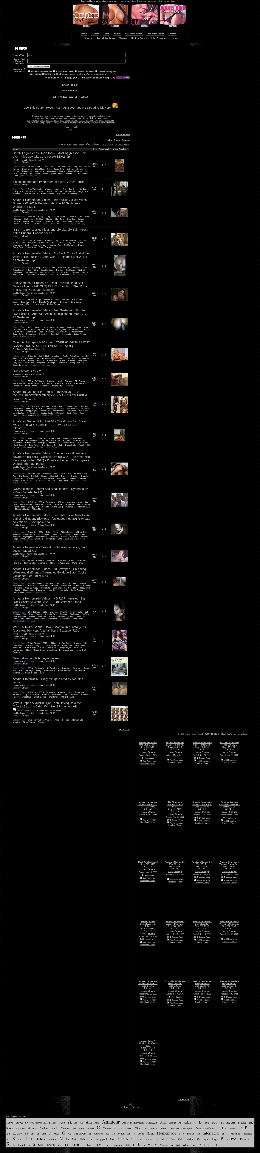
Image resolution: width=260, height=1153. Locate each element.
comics (60, 116)
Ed (26, 1133)
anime (80, 116)
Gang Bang (75, 302)
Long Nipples (18, 413)
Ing (198, 1133)
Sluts (66, 1145)
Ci (115, 1128)
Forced (80, 169)
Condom (58, 504)
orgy (96, 120)
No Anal (23, 173)
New (139, 1139)
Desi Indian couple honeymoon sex (36, 658)
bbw (42, 118)
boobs (72, 118)
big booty (86, 123)
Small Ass (70, 173)
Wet (178, 1145)
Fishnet (58, 191)
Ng (157, 1139)
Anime (172, 1122)
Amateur (61, 167)
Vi (156, 1145)
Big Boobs (84, 189)
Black (54, 1128)
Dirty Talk (71, 243)
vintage (89, 120)
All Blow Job (81, 532)
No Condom (35, 173)
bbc (46, 118)
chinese (49, 120)
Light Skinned (47, 194)
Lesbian (52, 1139)
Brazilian (25, 302)
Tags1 (90, 1145)
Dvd (240, 1128)
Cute (45, 224)
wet (92, 123)
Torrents (95, 34)
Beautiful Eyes (47, 270)
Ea (8, 1133)
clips (70, 123)
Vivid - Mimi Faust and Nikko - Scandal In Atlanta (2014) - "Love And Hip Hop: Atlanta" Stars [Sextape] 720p (51, 628)
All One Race (48, 167)
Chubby (49, 221)
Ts (134, 1145)
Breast (90, 1128)
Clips (58, 221)
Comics (153, 1128)
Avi (69, 474)
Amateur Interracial (133, 1122)
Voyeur (41, 722)
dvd (33, 123)
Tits (128, 1144)
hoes (62, 120)
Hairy (38, 670)
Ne (132, 1139)
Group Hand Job (20, 365)
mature (36, 118)
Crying (16, 224)
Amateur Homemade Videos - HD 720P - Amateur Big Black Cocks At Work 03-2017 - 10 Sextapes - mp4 (49, 600)
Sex (40, 1145)
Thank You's (107, 145)
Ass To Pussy (27, 358)
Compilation (49, 478)
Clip (49, 169)
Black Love (27, 169)
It (227, 1133)
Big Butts (20, 1128)
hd (37, 123)
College (41, 443)
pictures (52, 116)
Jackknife (235, 1133)
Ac (75, 1122)
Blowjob (65, 1128)
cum (103, 123)
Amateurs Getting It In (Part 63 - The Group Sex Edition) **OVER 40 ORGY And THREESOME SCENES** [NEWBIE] (51, 425)
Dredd (232, 1128)
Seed (75, 145)
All (81, 1122)
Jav (7, 1139)
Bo (74, 1128)
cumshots (110, 123)
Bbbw (54, 534)
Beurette (77, 474)
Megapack (64, 563)
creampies (63, 118)
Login (106, 34)
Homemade (27, 171)
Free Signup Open (133, 34)
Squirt (75, 1144)
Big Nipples (28, 537)
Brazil (15, 302)
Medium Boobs (47, 413)
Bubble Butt (28, 221)
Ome (173, 1139)
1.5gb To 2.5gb (34, 474)
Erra (44, 1133)
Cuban (61, 243)
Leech (81, 145)
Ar (179, 1122)
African (61, 502)
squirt (97, 123)
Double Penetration (48, 302)
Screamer (72, 194)
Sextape (16, 652)
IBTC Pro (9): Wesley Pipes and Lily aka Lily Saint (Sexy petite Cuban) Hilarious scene (50, 231)
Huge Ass (43, 334)
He (113, 1133)
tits (84, 118)
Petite (45, 173)
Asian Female (19, 270)
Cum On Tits (82, 443)
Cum (198, 1128)
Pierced (74, 694)
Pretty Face (18, 247)
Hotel (28, 650)
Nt (162, 1139)
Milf (66, 694)
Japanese (247, 1133)
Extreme (70, 169)
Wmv (16, 176)
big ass (97, 118)
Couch (49, 191)
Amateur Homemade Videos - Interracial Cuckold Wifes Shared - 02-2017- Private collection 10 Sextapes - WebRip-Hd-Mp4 (50, 203)
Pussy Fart (81, 650)
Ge (69, 1133)
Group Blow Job (77, 363)
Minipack (60, 413)
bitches (74, 120)
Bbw (87, 217)
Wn (194, 1145)
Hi (128, 1133)
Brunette (16, 221)
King (20, 1139)
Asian (187, 1122)
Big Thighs (17, 272)
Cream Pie (174, 1128)
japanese (35, 120)
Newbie (148, 1139)
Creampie (79, 221)
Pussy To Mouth (29, 415)
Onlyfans (190, 1139)
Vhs (150, 1145)
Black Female (31, 272)
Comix (163, 1128)
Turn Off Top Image (106, 38)
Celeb (62, 361)
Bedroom (18, 645)
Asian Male (74, 356)
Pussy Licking (57, 173)
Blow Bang (59, 219)
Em (32, 1133)
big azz (105, 118)
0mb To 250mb (34, 167)
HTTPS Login (86, 38)
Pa (227, 1139)
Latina (41, 1139)
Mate (74, 1139)
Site (59, 1145)
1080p (41, 123)
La (32, 1139)
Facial (81, 445)
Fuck (56, 1133)
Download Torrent (147, 763)
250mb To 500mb (47, 502)
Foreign (16, 171)
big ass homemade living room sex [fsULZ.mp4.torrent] (49, 181)
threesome (109, 120)
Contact (172, 34)
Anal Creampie (69, 240)
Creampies (187, 1128)
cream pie (54, 118)
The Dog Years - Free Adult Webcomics (149, 38)
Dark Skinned (63, 275)
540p (45, 268)
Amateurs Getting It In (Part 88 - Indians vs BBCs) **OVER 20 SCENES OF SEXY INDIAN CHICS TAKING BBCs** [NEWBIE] (50, 395)
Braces (81, 219)
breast (78, 118)
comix (67, 116)
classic (82, 120)
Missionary (51, 171)
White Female (78, 563)
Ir (223, 1133)
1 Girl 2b (31, 217)
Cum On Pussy (68, 443)
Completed (93, 144)
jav (28, 120)
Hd (107, 1133)
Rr (29, 1145)
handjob (99, 116)
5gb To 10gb (44, 356)
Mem (112, 1139)
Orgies (206, 1139)
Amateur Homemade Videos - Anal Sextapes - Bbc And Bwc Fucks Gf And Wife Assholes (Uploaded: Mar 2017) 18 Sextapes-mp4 (50, 314)
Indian (190, 1133)
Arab (85, 268)
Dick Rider (82, 361)
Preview (117, 34)
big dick (90, 118)
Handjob (98, 1133)
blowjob (92, 116)
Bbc (69, 167)
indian (42, 120)
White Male (37, 509)
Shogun (50, 1144)
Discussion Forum (155, 34)
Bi (222, 1122)
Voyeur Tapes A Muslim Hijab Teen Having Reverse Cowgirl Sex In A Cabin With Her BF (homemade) (47, 704)
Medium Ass (55, 245)
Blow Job (71, 219)
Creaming (67, 221)
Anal (57, 189)
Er (38, 1133)
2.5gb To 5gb (54, 438)
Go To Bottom (123, 135)
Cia (120, 1128)
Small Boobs (83, 173)
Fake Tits (17, 563)
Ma (67, 1139)
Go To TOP (124, 729)
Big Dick (78, 167)
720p (48, 123)
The (106, 1144)
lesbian (54, 123)
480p (38, 268)
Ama (96, 1122)
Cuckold (25, 224)
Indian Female (59, 411)
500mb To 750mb (36, 381)
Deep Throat (56, 224)
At (195, 1122)
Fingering (41, 363)
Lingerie (61, 194)
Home (84, 34)
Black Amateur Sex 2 (27, 371)
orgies (101, 120)
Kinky (27, 245)
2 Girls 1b (32, 356)
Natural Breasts (75, 171)
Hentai (121, 1133)
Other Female (29, 722)
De (224, 1128)
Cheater (39, 221)
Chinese (71, 361)
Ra (13, 1145)
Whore (186, 1145)
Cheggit (123, 38)
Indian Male (79, 670)
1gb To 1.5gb (33, 406)
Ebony (17, 1133)
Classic (128, 1128)
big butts (77, 123)
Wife (42, 673)
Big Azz (242, 1122)
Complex (126, 140)
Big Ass (72, 189)
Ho (134, 1133)
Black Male (39, 169)
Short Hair (26, 697)
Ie (183, 1133)
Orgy (215, 1139)
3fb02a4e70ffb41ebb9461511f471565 (36, 1122)
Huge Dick (83, 191)
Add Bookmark (149, 761)
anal (86, 116)
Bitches (44, 1128)
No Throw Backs (122, 145)
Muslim (16, 722)
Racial (21, 1144)
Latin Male (39, 304)
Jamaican (39, 171)
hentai (73, 116)
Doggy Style (59, 169)
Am (89, 1122)
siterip (107, 116)
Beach (39, 614)
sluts (56, 120)
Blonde (49, 219)
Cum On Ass (63, 332)
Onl (180, 1139)
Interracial (17, 194)
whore (67, 120)
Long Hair (83, 411)
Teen (98, 1145)
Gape (80, 243)
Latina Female (31, 194)
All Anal (60, 327)
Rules (174, 38)
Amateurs (151, 1122)
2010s (45, 643)
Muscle (62, 171)
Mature (53, 563)
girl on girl (62, 123)
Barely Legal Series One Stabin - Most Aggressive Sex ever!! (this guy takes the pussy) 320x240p (49, 154)
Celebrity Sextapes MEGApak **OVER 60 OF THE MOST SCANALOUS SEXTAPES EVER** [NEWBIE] (51, 344)
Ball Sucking (78, 438)
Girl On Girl (62, 363)
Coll (145, 1128)
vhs (28, 123)
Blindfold (54, 537)
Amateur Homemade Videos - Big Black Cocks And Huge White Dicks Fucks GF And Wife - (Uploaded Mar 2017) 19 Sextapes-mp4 (51, 257)
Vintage (164, 1145)
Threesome (117, 1144)
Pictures (244, 1139)
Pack (234, 1139)
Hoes (141, 1133)
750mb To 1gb (59, 217)
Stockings (53, 697)
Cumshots (36, 224)
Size (69, 145)
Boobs (81, 1128)
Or (198, 1139)
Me (92, 1139)
